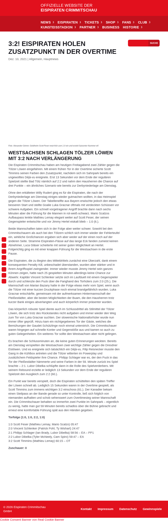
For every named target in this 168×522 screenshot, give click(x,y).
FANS (126, 22)
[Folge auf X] (4, 269)
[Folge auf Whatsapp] (4, 257)
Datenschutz (128, 509)
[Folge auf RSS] (4, 281)
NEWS (46, 22)
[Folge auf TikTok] (4, 251)
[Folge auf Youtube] (4, 263)
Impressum (105, 509)
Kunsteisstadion (57, 27)
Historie (131, 27)
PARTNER (87, 27)
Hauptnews (51, 59)
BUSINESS (110, 27)
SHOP (110, 22)
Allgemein (35, 59)
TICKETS (91, 22)
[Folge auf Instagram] (4, 239)
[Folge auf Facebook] (4, 245)
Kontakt (86, 509)
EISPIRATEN (68, 22)
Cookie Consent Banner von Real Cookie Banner (32, 519)
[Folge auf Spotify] (4, 275)
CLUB (142, 22)
